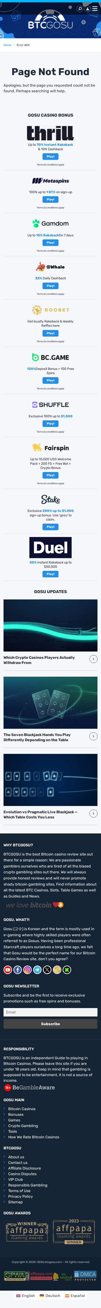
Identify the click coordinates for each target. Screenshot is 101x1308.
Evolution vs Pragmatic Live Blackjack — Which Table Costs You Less (41, 814)
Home (8, 45)
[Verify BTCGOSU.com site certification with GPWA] (17, 1275)
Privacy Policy (20, 1196)
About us (16, 1157)
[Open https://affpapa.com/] (41, 1275)
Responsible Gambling (27, 1185)
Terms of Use (19, 1191)
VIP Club (15, 1179)
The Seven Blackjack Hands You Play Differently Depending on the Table (37, 737)
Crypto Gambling (23, 1126)
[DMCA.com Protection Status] (85, 1275)
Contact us (17, 1162)
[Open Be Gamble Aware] (29, 1087)
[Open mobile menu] (94, 9)
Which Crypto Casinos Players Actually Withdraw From (39, 660)
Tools (12, 1131)
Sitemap (15, 1202)
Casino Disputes (22, 1174)
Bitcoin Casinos (21, 1109)
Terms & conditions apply (50, 164)
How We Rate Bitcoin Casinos (33, 1137)
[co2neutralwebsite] (63, 1275)
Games (14, 1120)
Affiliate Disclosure (24, 1168)
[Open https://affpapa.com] (27, 1231)
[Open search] (80, 9)
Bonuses (15, 1114)
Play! (50, 156)
